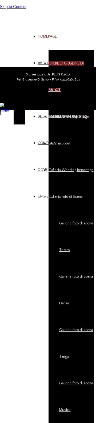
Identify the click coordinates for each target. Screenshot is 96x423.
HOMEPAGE (47, 36)
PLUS (56, 74)
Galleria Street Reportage (69, 117)
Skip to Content (13, 6)
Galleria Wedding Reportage (71, 170)
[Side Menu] (19, 117)
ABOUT (44, 63)
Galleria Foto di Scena (66, 197)
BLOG (42, 116)
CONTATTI (46, 143)
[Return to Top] (0, 112)
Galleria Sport (59, 143)
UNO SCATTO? (50, 196)
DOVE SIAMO (49, 170)
